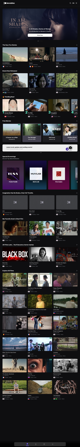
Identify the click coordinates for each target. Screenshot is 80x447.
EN (73, 3)
